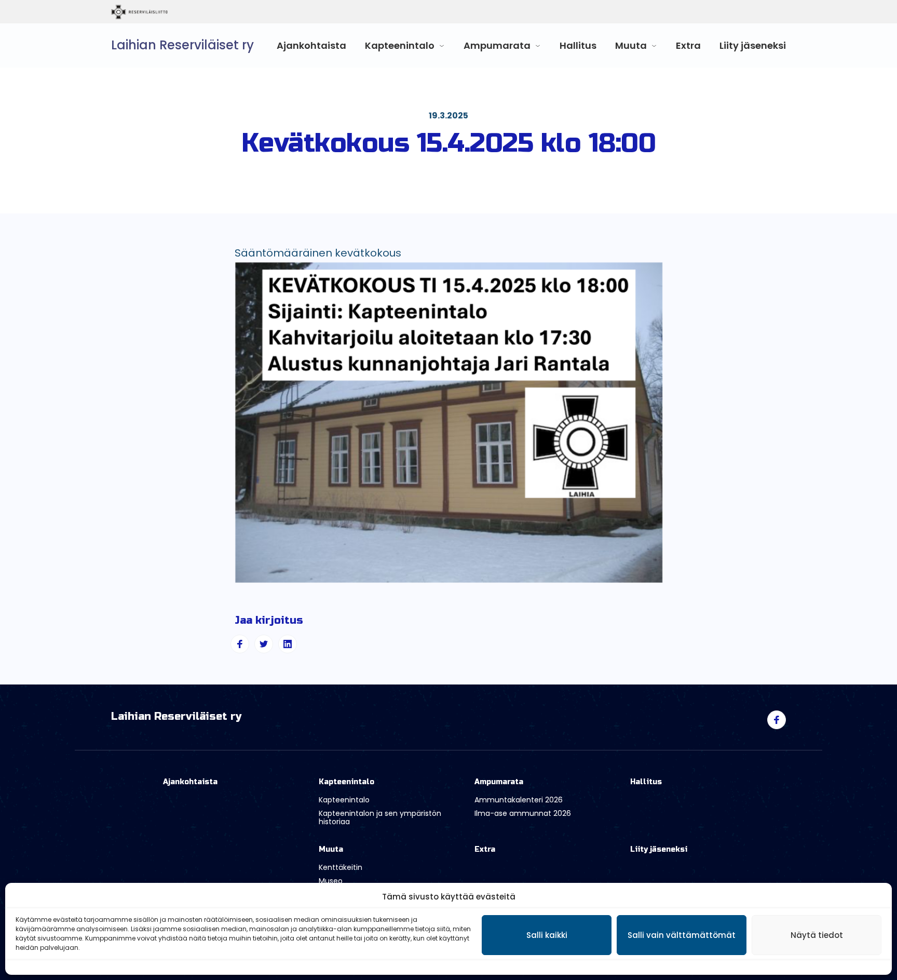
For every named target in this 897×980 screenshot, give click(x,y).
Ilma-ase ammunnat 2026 (522, 813)
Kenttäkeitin (340, 867)
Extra (688, 45)
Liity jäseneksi (752, 45)
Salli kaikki (546, 935)
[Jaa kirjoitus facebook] (239, 644)
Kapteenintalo (399, 45)
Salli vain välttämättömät (682, 935)
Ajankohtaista (311, 45)
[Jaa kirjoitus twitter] (263, 644)
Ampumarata (497, 45)
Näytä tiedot (817, 935)
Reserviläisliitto (182, 12)
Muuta (631, 45)
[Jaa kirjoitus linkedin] (287, 644)
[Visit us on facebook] (776, 719)
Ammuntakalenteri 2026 (518, 800)
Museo (331, 881)
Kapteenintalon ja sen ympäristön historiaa (380, 817)
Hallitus (578, 45)
